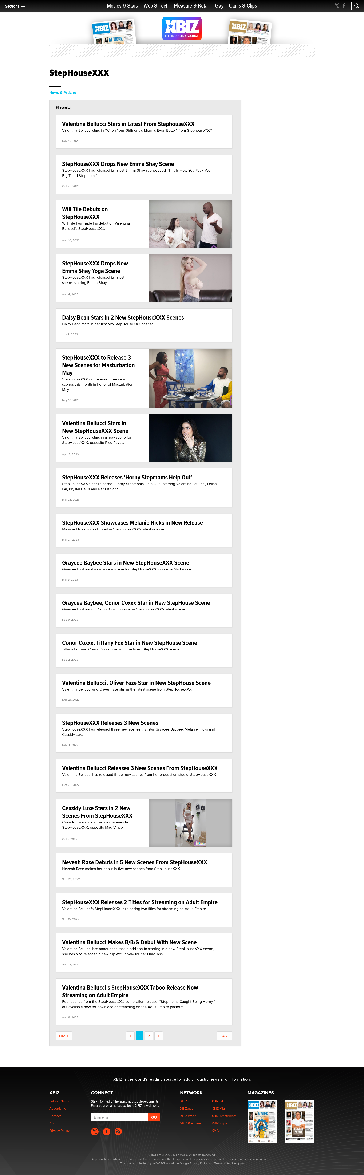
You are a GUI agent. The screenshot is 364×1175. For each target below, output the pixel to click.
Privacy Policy (59, 1130)
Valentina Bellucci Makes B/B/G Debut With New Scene (129, 942)
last (224, 1035)
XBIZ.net (186, 1108)
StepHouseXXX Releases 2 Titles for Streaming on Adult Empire (140, 902)
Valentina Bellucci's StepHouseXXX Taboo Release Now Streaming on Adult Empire (130, 991)
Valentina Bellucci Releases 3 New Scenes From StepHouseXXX (140, 767)
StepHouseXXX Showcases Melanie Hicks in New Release (132, 522)
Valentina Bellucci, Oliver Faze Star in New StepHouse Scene (136, 682)
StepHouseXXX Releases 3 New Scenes (110, 722)
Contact (55, 1115)
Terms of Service (225, 1163)
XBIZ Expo (219, 1123)
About (53, 1123)
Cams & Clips (243, 5)
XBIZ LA (217, 1101)
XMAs (216, 1130)
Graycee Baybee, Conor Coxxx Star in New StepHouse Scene (136, 602)
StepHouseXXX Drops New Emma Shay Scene (118, 163)
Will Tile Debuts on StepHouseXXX (85, 213)
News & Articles (63, 92)
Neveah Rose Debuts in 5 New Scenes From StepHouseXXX (134, 862)
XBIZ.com (187, 1101)
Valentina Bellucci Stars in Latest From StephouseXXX (128, 123)
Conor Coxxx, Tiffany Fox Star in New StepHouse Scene (129, 642)
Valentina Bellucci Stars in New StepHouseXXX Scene (95, 427)
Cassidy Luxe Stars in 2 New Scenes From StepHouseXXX (97, 811)
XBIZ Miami (220, 1108)
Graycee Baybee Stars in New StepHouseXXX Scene (125, 562)
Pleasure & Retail (192, 5)
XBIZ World (188, 1115)
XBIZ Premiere (190, 1123)
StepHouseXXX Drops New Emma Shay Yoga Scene (95, 267)
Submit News (59, 1101)
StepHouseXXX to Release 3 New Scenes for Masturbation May (98, 365)
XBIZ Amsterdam (224, 1115)
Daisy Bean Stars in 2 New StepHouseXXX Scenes (123, 317)
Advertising (57, 1108)
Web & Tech (156, 5)
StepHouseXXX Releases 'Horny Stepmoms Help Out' (127, 477)
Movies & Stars (122, 5)
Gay (219, 5)
